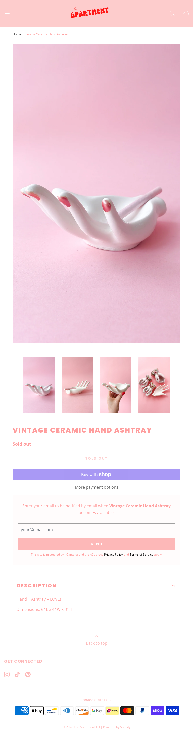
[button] (39, 385)
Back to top (96, 643)
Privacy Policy (113, 554)
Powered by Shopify (116, 727)
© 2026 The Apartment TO (81, 727)
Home (17, 34)
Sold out (96, 458)
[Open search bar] (172, 13)
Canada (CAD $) (94, 699)
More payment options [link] (96, 487)
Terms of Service (141, 554)
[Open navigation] (7, 13)
